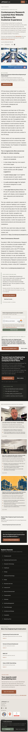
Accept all (8, 729)
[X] (3, 708)
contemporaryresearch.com (17, 268)
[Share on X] (12, 45)
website (8, 106)
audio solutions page (11, 182)
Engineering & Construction (9, 9)
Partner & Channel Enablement (8, 39)
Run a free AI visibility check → (10, 348)
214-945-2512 (23, 695)
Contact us (3, 704)
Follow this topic (14, 329)
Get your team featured (9, 295)
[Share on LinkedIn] (14, 45)
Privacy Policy (4, 726)
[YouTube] (5, 708)
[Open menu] (26, 2)
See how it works (8, 299)
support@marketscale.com (11, 327)
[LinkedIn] (1, 708)
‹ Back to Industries (5, 6)
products (13, 159)
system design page (10, 175)
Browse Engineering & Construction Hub (12, 524)
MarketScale (18, 36)
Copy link (8, 44)
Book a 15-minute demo (9, 691)
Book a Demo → (3, 705)
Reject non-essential (20, 729)
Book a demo (20, 378)
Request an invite (7, 84)
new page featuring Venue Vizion (14, 189)
